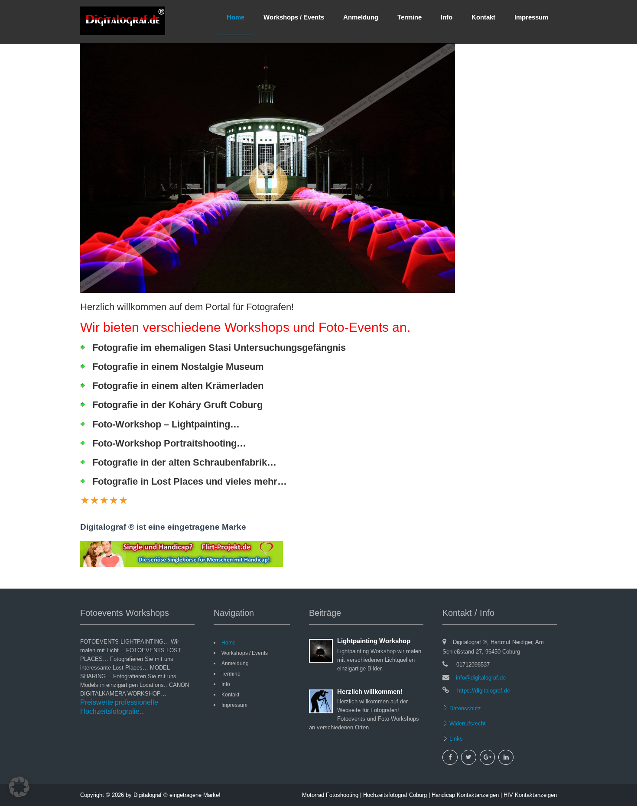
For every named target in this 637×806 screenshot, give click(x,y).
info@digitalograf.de (481, 677)
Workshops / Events (293, 17)
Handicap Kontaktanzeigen (465, 795)
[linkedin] (506, 757)
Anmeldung (360, 17)
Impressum (531, 17)
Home (235, 17)
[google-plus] (487, 757)
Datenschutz (464, 708)
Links (455, 738)
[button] (19, 787)
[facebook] (450, 757)
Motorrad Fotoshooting (330, 795)
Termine (409, 17)
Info (446, 17)
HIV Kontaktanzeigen (530, 795)
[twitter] (468, 757)
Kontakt (483, 17)
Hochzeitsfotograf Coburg (395, 795)
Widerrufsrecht (467, 723)
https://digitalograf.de (482, 690)
